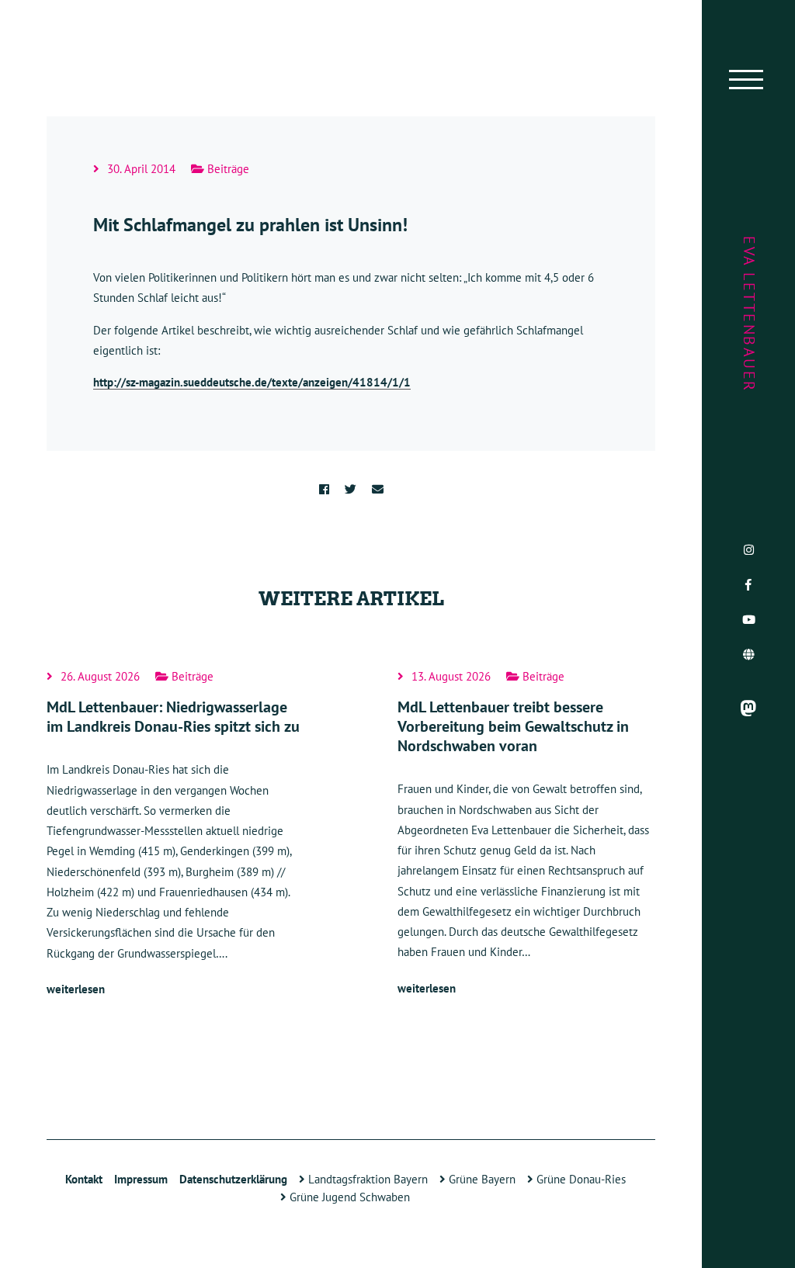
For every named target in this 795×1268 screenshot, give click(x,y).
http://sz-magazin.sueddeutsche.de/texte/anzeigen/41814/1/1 (252, 382)
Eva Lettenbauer (749, 314)
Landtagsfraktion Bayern (366, 1179)
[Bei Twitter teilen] (350, 489)
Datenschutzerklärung (233, 1179)
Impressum (141, 1179)
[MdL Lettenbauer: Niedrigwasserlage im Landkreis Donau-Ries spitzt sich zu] (175, 835)
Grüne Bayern (481, 1179)
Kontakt (83, 1179)
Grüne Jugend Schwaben (348, 1197)
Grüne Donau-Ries (579, 1179)
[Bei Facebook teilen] (324, 489)
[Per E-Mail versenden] (378, 489)
